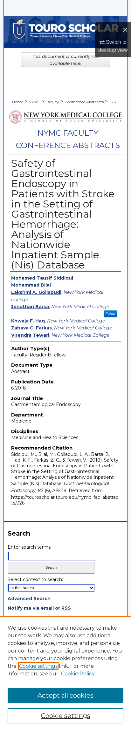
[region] (65, 673)
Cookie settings (38, 666)
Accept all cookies (65, 695)
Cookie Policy (78, 674)
